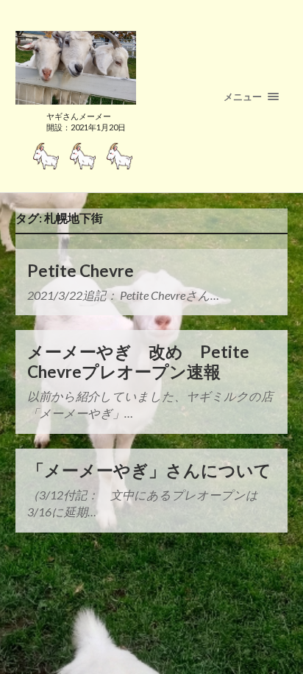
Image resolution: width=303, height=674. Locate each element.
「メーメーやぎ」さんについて (149, 470)
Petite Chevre (80, 271)
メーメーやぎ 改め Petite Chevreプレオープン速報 (138, 362)
